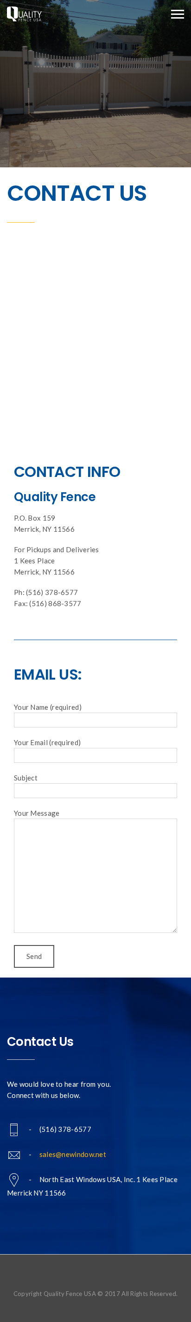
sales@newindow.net (72, 1154)
